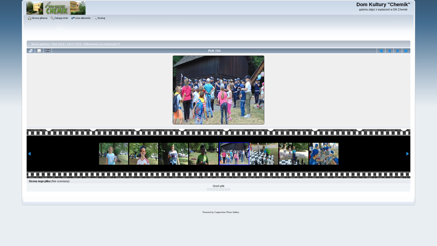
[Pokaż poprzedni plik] (389, 50)
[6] (222, 189)
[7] (225, 189)
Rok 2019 (58, 44)
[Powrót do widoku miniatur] (31, 50)
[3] (214, 189)
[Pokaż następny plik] (398, 50)
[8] (228, 189)
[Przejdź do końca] (406, 50)
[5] (219, 189)
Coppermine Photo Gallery (226, 212)
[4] (217, 189)
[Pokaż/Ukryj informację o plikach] (39, 50)
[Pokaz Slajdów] (47, 50)
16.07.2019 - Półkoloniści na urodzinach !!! (93, 44)
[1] (208, 189)
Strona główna (40, 44)
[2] (211, 189)
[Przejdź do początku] (381, 50)
